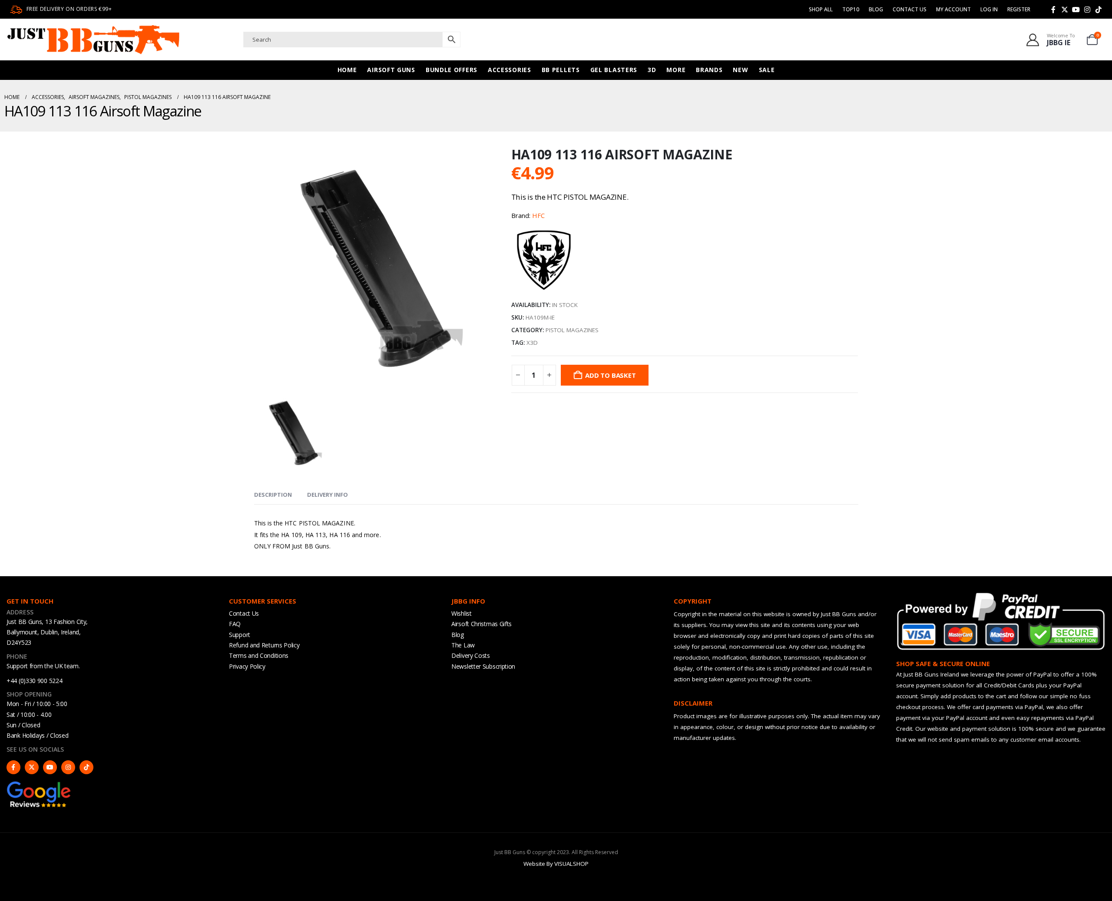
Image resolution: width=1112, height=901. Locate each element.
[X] (1064, 9)
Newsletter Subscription (483, 666)
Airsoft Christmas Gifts (481, 624)
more (675, 70)
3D (652, 70)
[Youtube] (1076, 9)
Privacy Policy (247, 666)
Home (347, 70)
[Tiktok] (1098, 9)
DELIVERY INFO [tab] (327, 494)
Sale (767, 70)
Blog (876, 9)
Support (239, 634)
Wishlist (461, 613)
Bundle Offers (451, 70)
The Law (463, 645)
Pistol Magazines (572, 330)
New (740, 70)
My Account (953, 9)
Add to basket (610, 375)
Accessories (509, 70)
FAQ (235, 624)
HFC (538, 215)
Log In (989, 9)
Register (1018, 9)
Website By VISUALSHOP (556, 864)
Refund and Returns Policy (264, 645)
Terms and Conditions (258, 655)
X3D (532, 343)
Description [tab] (273, 494)
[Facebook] (1053, 9)
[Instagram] (1087, 9)
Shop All (821, 9)
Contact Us (910, 9)
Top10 (850, 9)
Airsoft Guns (391, 70)
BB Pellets (561, 70)
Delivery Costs (470, 655)
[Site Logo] (93, 39)
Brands (709, 70)
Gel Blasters (613, 70)
